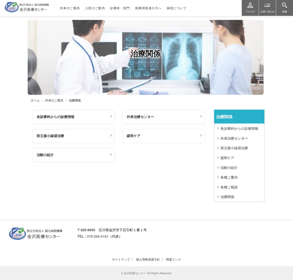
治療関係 (227, 196)
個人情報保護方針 (148, 259)
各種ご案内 (229, 177)
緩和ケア (133, 135)
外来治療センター (140, 116)
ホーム (35, 100)
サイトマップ (121, 259)
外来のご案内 (54, 100)
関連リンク (173, 259)
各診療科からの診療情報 (55, 116)
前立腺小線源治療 (50, 135)
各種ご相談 (229, 187)
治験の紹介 (45, 154)
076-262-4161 (98, 236)
